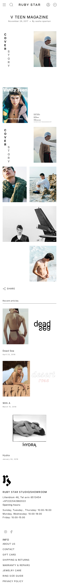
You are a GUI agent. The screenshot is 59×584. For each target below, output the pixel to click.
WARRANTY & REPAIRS (16, 565)
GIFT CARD (9, 554)
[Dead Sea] (29, 326)
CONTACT (9, 549)
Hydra (6, 455)
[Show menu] (4, 4)
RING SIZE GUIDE (13, 576)
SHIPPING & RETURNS (16, 560)
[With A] (29, 379)
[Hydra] (29, 431)
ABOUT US (9, 544)
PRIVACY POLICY (13, 581)
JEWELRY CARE (12, 570)
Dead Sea (8, 350)
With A (6, 403)
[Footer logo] (7, 481)
